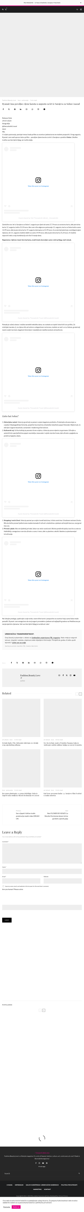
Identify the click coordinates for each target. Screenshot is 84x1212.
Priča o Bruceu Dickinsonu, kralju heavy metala (28, 1099)
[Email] (26, 109)
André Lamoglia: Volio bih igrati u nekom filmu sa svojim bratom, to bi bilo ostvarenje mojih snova (44, 1120)
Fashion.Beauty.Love (9, 100)
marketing (37, 1189)
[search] (79, 1173)
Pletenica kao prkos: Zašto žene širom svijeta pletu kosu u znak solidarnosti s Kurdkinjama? (45, 1089)
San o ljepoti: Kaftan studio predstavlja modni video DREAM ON (27, 815)
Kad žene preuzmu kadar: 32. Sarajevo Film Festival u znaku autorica (62, 794)
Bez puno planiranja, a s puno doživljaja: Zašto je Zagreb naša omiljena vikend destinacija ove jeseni (20, 794)
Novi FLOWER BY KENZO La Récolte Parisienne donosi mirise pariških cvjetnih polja (56, 815)
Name (4, 867)
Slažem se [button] (16, 1207)
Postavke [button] (6, 1207)
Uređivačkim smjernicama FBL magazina (46, 637)
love (19, 100)
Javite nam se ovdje (19, 642)
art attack (5, 740)
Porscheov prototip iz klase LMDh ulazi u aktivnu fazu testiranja (34, 1110)
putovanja (25, 100)
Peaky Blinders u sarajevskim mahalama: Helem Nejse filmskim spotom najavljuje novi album (45, 1078)
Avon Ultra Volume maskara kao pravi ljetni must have (21, 1070)
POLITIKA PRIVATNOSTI (69, 1185)
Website (46, 876)
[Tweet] (9, 109)
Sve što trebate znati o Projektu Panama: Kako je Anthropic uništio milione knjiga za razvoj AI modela (63, 744)
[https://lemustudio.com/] (20, 996)
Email (4, 876)
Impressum (19, 1185)
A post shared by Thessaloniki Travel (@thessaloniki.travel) (38, 318)
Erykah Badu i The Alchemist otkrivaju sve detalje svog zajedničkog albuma (20, 744)
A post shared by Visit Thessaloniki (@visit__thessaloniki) (38, 218)
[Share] (3, 109)
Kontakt (47, 1189)
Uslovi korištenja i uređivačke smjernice (42, 1185)
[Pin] (15, 109)
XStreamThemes (63, 1196)
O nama (9, 1185)
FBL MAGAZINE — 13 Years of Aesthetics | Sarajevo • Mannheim (42, 3)
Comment (5, 842)
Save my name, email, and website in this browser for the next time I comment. (27, 886)
